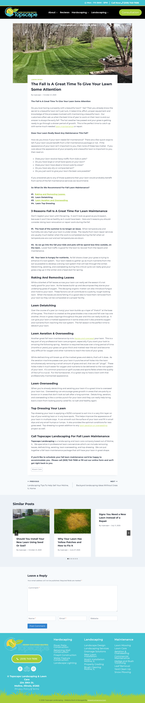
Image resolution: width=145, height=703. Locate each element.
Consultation (130, 12)
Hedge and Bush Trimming (124, 662)
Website (94, 618)
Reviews (64, 12)
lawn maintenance (65, 126)
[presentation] (31, 521)
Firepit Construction (65, 655)
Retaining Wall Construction (62, 651)
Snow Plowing (123, 672)
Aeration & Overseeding (122, 652)
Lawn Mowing (123, 645)
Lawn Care (37, 469)
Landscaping (37, 79)
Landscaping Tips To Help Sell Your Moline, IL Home (48, 485)
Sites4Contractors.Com (97, 700)
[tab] (68, 558)
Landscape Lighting (65, 663)
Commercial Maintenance (122, 657)
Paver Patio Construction (61, 646)
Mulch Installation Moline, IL (94, 660)
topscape (37, 95)
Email (62, 618)
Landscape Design (94, 645)
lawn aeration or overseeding (93, 425)
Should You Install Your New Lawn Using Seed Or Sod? (30, 542)
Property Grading (94, 664)
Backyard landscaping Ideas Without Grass (96, 483)
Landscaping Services (96, 648)
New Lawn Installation (90, 655)
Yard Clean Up (123, 669)
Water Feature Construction (62, 659)
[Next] (128, 533)
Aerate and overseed (84, 338)
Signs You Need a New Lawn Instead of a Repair (112, 517)
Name (32, 618)
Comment (34, 588)
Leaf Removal (122, 666)
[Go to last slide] (16, 533)
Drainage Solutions (95, 651)
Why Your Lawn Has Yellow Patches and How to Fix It (70, 542)
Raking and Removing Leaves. (50, 194)
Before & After (88, 25)
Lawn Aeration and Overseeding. (51, 200)
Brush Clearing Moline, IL (92, 668)
